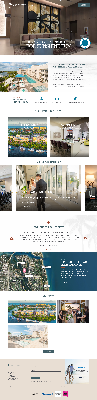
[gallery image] (32, 311)
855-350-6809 (11, 379)
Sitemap (76, 386)
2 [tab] (48, 249)
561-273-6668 (11, 376)
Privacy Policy (45, 372)
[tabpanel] (48, 238)
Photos (45, 4)
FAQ (9, 386)
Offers (41, 4)
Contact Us (26, 386)
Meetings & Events (51, 4)
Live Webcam (16, 386)
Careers (35, 386)
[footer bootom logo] (35, 394)
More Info (81, 377)
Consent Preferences (84, 386)
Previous (14, 188)
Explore (65, 282)
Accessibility (69, 386)
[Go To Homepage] (18, 4)
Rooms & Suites (32, 4)
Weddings (61, 4)
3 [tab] (50, 249)
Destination (73, 4)
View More (27, 206)
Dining (67, 4)
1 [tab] (46, 249)
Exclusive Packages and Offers (75, 102)
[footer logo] (15, 365)
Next (82, 188)
